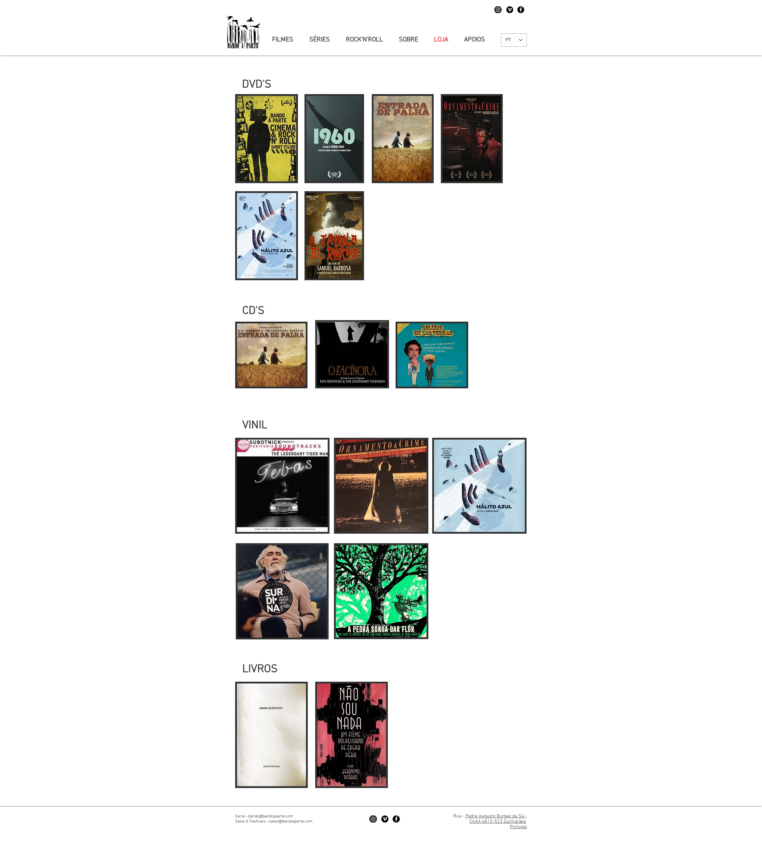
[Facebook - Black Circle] (520, 9)
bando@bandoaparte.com (270, 816)
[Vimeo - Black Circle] (509, 9)
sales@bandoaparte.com (291, 821)
